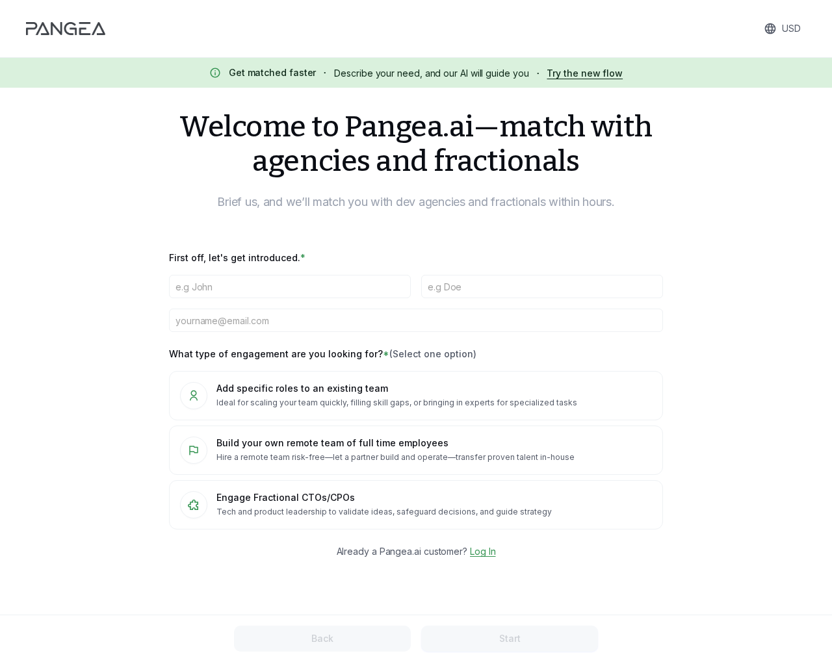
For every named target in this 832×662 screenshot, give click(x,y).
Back (322, 638)
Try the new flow (585, 73)
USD (791, 28)
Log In (483, 551)
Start (510, 638)
